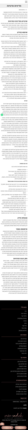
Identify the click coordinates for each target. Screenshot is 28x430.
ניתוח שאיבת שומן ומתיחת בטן (19, 371)
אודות (25, 321)
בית (26, 311)
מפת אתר (24, 328)
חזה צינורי (24, 353)
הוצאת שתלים (23, 346)
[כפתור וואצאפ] (2, 115)
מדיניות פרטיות (23, 330)
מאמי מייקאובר (23, 366)
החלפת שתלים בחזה (21, 343)
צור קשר (24, 325)
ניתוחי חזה (24, 313)
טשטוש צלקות (23, 389)
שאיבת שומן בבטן (22, 376)
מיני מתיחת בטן (23, 364)
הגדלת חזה (24, 339)
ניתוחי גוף (24, 316)
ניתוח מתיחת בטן (22, 361)
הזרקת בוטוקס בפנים (21, 386)
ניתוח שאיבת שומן (22, 369)
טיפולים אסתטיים (22, 318)
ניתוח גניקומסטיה (22, 348)
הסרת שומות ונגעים (21, 394)
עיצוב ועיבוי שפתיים (21, 391)
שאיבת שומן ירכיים (22, 373)
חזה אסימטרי (23, 351)
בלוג (25, 323)
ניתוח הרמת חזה (22, 341)
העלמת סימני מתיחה (21, 384)
